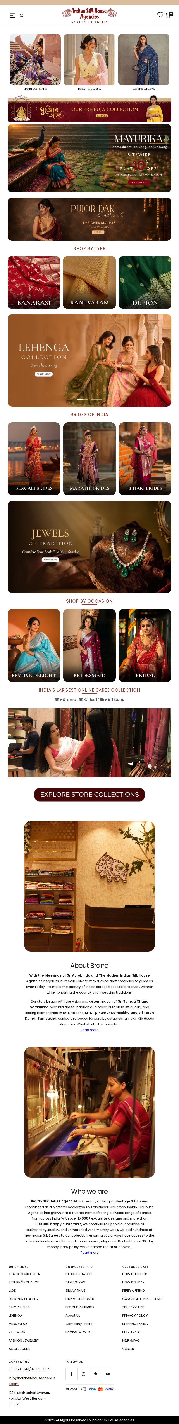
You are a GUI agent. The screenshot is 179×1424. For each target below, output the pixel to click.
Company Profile (79, 1323)
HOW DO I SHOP (134, 1274)
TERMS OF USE (133, 1307)
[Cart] (168, 15)
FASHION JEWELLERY (24, 1340)
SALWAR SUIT (19, 1307)
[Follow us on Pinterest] (96, 1374)
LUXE (12, 1290)
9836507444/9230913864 (29, 1369)
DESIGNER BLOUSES (23, 1298)
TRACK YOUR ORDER (24, 1274)
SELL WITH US (75, 1290)
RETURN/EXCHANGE (24, 1282)
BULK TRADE (131, 1332)
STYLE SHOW (75, 1282)
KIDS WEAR (17, 1332)
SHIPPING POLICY (135, 1323)
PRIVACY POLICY (135, 1315)
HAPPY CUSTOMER (79, 1298)
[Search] (22, 15)
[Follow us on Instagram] (83, 1374)
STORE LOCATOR (78, 1274)
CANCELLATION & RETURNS (143, 1298)
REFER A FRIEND (133, 1290)
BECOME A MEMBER (80, 1307)
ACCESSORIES (19, 1348)
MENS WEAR (18, 1323)
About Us (72, 1315)
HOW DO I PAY (133, 1282)
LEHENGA (15, 1315)
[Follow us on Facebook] (71, 1374)
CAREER (128, 1348)
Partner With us (77, 1332)
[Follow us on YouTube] (108, 1374)
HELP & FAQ (131, 1340)
